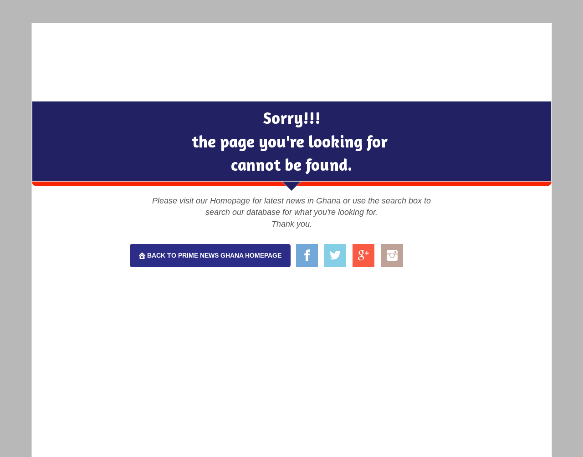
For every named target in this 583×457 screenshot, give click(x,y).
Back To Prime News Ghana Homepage (213, 255)
